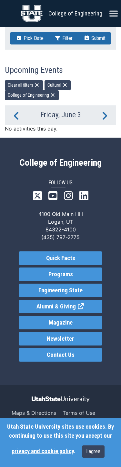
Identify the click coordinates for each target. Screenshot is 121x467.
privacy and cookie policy (43, 451)
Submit (98, 38)
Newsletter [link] (60, 338)
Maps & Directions (34, 413)
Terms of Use (79, 413)
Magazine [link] (61, 322)
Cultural (54, 85)
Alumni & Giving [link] (69, 306)
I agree (93, 451)
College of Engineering (75, 13)
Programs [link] (60, 274)
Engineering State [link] (60, 290)
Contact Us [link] (61, 354)
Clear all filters (21, 85)
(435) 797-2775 (60, 237)
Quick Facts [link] (60, 258)
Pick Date (33, 38)
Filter (67, 38)
